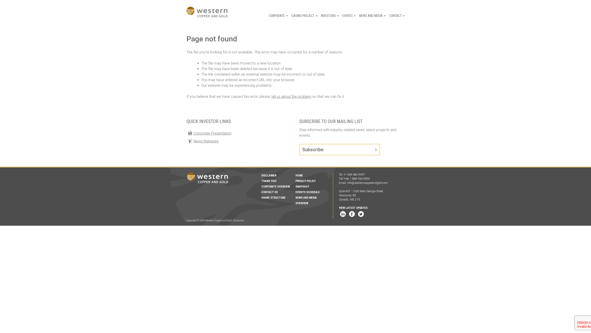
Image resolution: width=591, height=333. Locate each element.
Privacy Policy (306, 181)
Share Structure (273, 197)
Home (299, 175)
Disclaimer (268, 175)
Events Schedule (308, 192)
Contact (395, 16)
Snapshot (302, 186)
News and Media (371, 16)
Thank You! (268, 181)
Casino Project (303, 16)
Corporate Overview (275, 186)
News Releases (206, 141)
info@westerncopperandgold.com (367, 183)
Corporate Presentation (212, 133)
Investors (329, 16)
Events (347, 16)
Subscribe (313, 149)
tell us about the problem (291, 96)
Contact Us (269, 192)
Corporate (277, 16)
